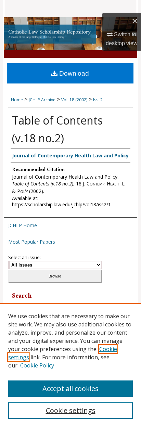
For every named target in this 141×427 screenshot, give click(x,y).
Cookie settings (70, 410)
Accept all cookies (70, 388)
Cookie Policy (37, 365)
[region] (70, 365)
